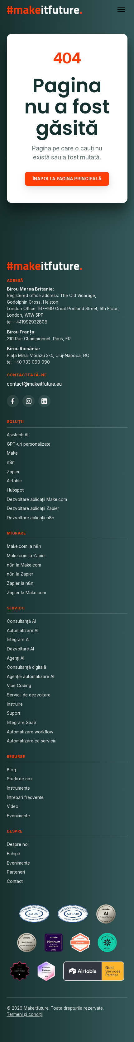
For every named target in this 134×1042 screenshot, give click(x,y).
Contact (15, 881)
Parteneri (16, 872)
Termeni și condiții (25, 1014)
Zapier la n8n (20, 583)
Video (12, 806)
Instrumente (18, 788)
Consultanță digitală (26, 667)
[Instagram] (28, 401)
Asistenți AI (17, 434)
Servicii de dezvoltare (28, 694)
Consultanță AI (21, 621)
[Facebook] (13, 401)
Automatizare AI (22, 630)
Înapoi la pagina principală (67, 178)
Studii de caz (20, 778)
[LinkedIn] (44, 401)
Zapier (13, 471)
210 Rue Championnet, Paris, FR (39, 338)
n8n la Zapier (20, 573)
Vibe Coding (19, 685)
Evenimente (18, 815)
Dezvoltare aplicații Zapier (33, 508)
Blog (11, 769)
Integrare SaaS (21, 722)
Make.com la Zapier (26, 555)
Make (12, 453)
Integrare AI (18, 639)
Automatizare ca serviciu (31, 740)
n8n (11, 462)
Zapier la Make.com (26, 592)
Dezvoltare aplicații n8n (30, 517)
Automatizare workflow (30, 731)
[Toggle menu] (121, 9)
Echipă (13, 853)
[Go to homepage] (44, 10)
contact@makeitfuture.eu (34, 384)
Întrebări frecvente (25, 797)
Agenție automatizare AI (30, 676)
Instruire (15, 704)
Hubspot (15, 490)
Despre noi (18, 844)
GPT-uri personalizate (28, 444)
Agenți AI (15, 658)
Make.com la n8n (24, 546)
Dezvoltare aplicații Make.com (37, 499)
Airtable (14, 480)
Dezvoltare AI (20, 648)
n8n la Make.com (24, 564)
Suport (13, 713)
